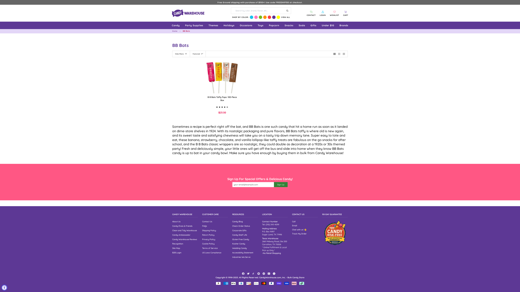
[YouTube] (269, 273)
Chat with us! (298, 229)
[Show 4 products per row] (345, 54)
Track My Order (299, 233)
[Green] (260, 17)
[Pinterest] (258, 273)
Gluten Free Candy (240, 239)
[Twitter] (248, 273)
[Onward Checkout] (335, 233)
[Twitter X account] (274, 273)
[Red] (269, 17)
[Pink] (256, 17)
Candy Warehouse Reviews (184, 239)
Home (174, 31)
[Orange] (265, 17)
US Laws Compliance (211, 252)
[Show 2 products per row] (334, 54)
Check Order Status (241, 226)
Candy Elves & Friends (182, 226)
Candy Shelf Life (239, 235)
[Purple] (274, 17)
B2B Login (176, 252)
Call (294, 221)
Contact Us (207, 221)
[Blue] (251, 17)
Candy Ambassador (181, 235)
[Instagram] (264, 273)
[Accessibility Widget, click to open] (4, 288)
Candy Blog (237, 221)
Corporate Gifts (239, 230)
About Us (176, 221)
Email (294, 225)
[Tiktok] (253, 273)
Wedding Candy (239, 248)
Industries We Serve (241, 257)
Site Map (176, 248)
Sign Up (280, 184)
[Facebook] (243, 273)
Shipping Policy (209, 230)
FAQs (204, 226)
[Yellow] (278, 17)
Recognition (177, 243)
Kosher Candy (238, 243)
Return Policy (208, 235)
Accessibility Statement (242, 252)
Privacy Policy (208, 239)
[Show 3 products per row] (339, 54)
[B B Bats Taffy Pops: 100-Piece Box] (222, 78)
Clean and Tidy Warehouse (184, 230)
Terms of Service (210, 248)
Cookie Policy (208, 243)
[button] (175, 25)
